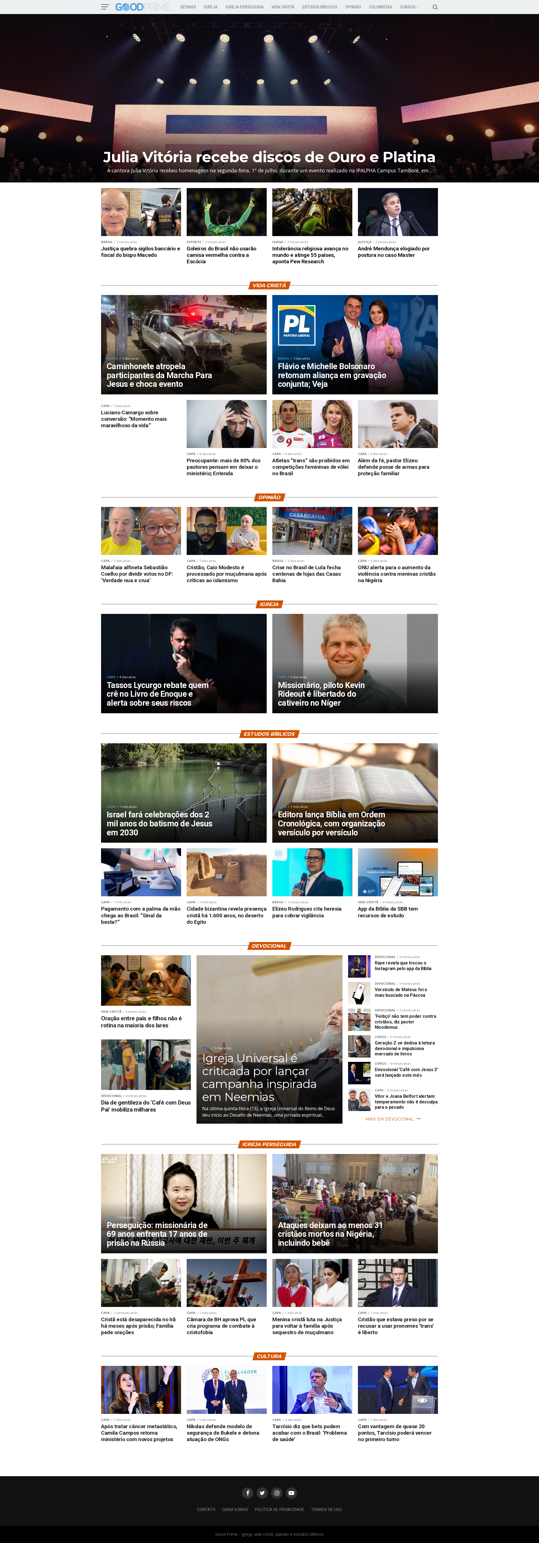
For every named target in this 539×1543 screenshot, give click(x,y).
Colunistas (380, 7)
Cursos (407, 7)
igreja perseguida (244, 7)
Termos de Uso (326, 1509)
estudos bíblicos (319, 7)
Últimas (188, 7)
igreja (211, 7)
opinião (353, 7)
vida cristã (282, 7)
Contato (206, 1509)
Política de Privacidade (279, 1509)
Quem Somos (235, 1509)
